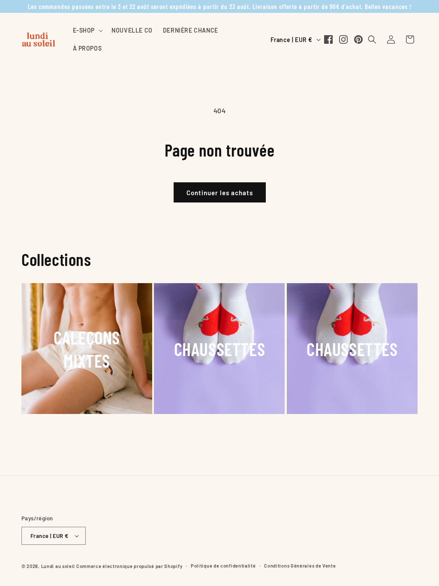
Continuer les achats (219, 192)
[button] (87, 30)
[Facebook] (328, 39)
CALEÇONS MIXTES (87, 348)
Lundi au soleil (58, 566)
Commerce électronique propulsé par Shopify (129, 566)
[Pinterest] (358, 39)
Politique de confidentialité (223, 565)
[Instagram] (343, 39)
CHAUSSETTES (219, 348)
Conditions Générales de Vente (300, 565)
